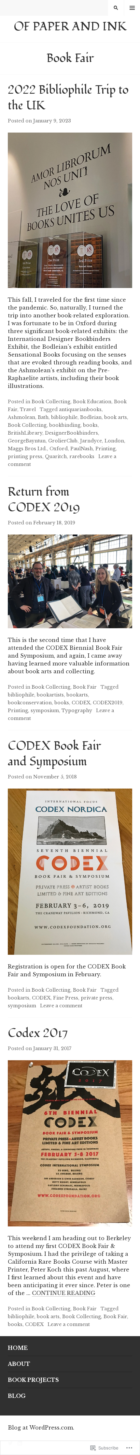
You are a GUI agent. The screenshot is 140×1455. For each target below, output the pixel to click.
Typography (77, 710)
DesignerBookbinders (71, 433)
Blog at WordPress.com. (41, 1427)
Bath (43, 417)
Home (18, 1348)
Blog (17, 1396)
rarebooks (81, 456)
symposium (45, 710)
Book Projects (33, 1380)
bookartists (50, 695)
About (19, 1364)
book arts (115, 417)
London (114, 441)
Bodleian (91, 417)
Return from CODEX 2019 (44, 500)
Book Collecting (51, 402)
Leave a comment (61, 1006)
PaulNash (81, 449)
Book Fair (85, 687)
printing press (25, 456)
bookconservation (30, 703)
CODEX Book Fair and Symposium (54, 754)
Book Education (92, 402)
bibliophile (64, 417)
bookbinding (64, 425)
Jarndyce (91, 441)
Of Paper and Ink (70, 27)
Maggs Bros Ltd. (27, 449)
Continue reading (63, 1293)
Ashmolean (21, 417)
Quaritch (56, 456)
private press (96, 998)
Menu (132, 7)
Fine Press (65, 998)
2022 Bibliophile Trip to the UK (68, 98)
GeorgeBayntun (27, 441)
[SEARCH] (116, 8)
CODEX (81, 703)
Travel (28, 409)
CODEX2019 (107, 703)
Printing (105, 449)
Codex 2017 (37, 1033)
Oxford (58, 449)
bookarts (77, 695)
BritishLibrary (25, 433)
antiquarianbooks (80, 409)
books (90, 425)
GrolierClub (62, 441)
